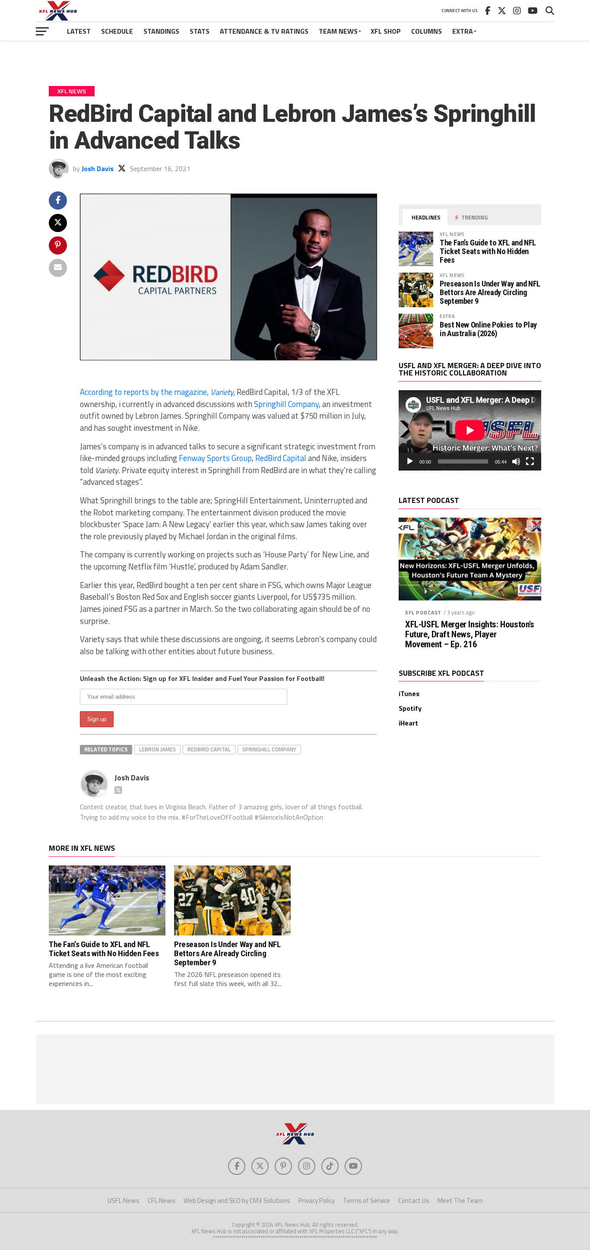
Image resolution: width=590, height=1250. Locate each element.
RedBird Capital (280, 458)
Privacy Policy (316, 1200)
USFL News (124, 1200)
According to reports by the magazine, (156, 392)
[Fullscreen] (530, 461)
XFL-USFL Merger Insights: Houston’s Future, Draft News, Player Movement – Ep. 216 (469, 634)
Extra (462, 31)
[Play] (410, 461)
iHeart (408, 723)
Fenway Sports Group (215, 458)
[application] (470, 430)
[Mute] (516, 461)
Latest (79, 31)
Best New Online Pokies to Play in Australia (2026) (488, 329)
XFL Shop (386, 31)
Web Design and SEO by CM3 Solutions (237, 1200)
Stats (199, 31)
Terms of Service (366, 1200)
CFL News (161, 1200)
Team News (338, 31)
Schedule (117, 31)
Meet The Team (460, 1200)
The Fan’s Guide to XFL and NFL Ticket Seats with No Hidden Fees (488, 251)
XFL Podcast (423, 612)
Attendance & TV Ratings (264, 31)
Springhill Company (286, 404)
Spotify (410, 708)
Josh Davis (98, 168)
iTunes (409, 693)
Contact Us (413, 1200)
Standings (161, 31)
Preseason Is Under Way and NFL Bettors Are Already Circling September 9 (490, 292)
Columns (426, 31)
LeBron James (157, 749)
